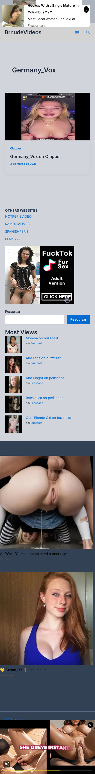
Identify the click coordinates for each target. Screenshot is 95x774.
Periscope (36, 383)
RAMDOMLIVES (17, 224)
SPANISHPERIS (17, 231)
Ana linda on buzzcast (43, 358)
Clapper (15, 148)
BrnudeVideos (23, 32)
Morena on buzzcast (42, 338)
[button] (88, 32)
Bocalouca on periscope (44, 398)
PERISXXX (13, 239)
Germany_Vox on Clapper (35, 156)
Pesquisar (12, 311)
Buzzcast (36, 343)
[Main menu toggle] (77, 32)
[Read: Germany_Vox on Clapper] (47, 116)
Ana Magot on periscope (45, 378)
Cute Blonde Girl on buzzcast (48, 418)
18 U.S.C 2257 (11, 719)
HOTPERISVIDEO (18, 216)
